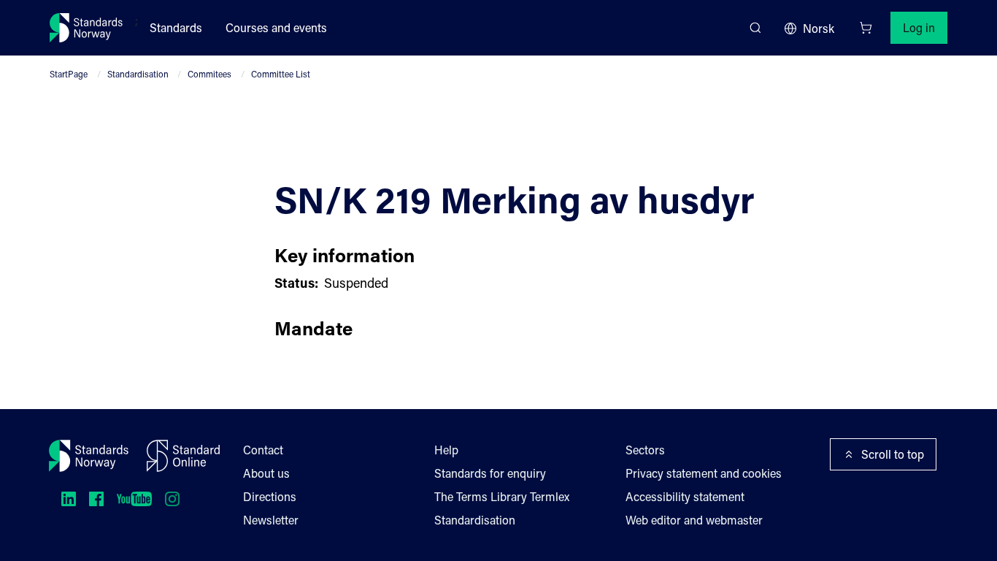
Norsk (818, 28)
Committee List (280, 74)
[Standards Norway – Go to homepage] (86, 28)
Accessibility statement (684, 496)
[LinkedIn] (69, 499)
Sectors (645, 449)
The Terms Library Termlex (501, 496)
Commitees (209, 74)
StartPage (69, 74)
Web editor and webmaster (694, 519)
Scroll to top (892, 454)
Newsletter (271, 519)
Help (446, 449)
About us (266, 473)
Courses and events (276, 27)
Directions (269, 496)
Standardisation (138, 74)
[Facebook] (96, 499)
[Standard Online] (183, 455)
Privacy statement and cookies (703, 473)
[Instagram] (172, 499)
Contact (263, 449)
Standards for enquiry (490, 473)
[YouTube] (134, 499)
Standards (176, 27)
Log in (919, 27)
